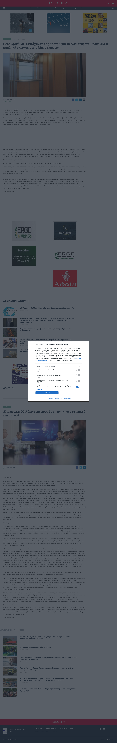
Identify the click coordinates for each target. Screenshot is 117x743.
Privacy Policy (67, 398)
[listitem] (58, 366)
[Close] (86, 344)
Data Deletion (49, 398)
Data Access (58, 398)
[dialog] (58, 371)
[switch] (78, 370)
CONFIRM (47, 392)
